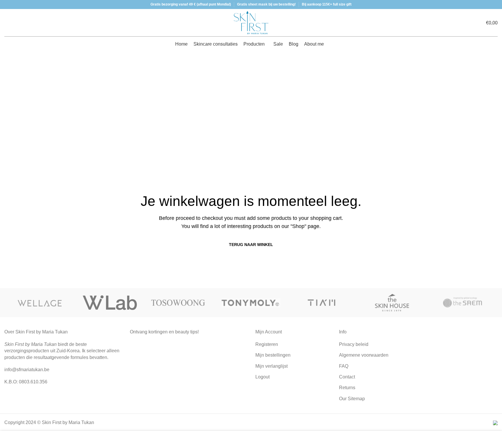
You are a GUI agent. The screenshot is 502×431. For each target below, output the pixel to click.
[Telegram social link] (74, 395)
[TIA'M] (321, 302)
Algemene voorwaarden (363, 355)
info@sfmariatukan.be (26, 369)
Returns (347, 387)
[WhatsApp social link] (66, 395)
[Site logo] (251, 22)
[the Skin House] (392, 302)
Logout (262, 376)
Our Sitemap (352, 398)
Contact (347, 376)
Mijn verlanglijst (271, 366)
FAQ (343, 366)
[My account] (469, 22)
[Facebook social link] (51, 395)
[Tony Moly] (251, 302)
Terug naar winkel (251, 244)
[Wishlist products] (16, 22)
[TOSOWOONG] (180, 302)
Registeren (266, 344)
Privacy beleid (353, 344)
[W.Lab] (110, 302)
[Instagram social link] (59, 395)
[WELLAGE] (39, 302)
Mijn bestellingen (273, 355)
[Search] (6, 22)
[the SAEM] (462, 302)
